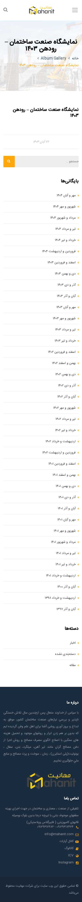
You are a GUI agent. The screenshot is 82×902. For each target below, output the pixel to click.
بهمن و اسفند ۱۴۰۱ (64, 475)
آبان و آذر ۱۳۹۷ (66, 609)
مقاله (72, 665)
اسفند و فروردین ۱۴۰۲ (62, 352)
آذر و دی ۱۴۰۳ (67, 285)
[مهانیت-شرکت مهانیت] (41, 10)
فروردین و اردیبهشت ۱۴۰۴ (59, 251)
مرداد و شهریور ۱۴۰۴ (63, 218)
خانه (75, 58)
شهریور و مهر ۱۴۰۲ (64, 408)
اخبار (73, 643)
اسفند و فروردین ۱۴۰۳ (62, 262)
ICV (71, 855)
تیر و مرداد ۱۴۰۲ (66, 419)
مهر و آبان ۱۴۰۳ (66, 307)
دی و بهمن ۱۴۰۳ (65, 274)
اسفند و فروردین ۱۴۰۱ (62, 464)
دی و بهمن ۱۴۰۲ (65, 374)
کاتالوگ (69, 848)
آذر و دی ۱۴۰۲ (67, 385)
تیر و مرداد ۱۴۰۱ (66, 553)
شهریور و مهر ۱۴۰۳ (64, 318)
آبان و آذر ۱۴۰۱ (67, 508)
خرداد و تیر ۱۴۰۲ (65, 430)
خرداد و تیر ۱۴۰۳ (65, 341)
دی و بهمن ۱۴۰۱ (66, 486)
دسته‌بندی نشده (65, 654)
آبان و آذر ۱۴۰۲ (66, 397)
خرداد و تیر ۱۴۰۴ (65, 240)
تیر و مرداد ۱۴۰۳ (65, 329)
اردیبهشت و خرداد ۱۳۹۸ (60, 598)
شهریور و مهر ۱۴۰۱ (65, 531)
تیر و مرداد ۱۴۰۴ (65, 229)
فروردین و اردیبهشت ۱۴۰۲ (59, 452)
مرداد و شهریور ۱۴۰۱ (63, 542)
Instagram (66, 862)
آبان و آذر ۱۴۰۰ (66, 587)
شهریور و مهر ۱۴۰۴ (64, 206)
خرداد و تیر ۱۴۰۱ (66, 564)
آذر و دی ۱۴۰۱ (67, 497)
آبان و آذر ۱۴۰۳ (66, 296)
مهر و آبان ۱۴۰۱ (66, 520)
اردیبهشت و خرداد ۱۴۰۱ (61, 575)
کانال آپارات (66, 841)
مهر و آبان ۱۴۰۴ (66, 195)
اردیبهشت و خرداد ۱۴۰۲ (61, 441)
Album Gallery (53, 58)
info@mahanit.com (59, 834)
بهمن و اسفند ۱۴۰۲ (64, 363)
